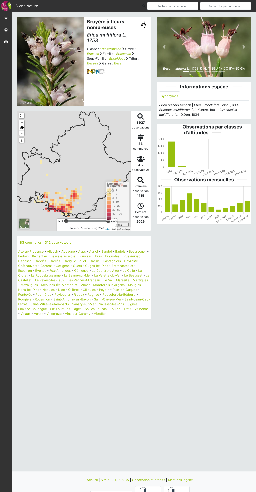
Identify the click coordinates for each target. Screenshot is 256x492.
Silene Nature (26, 6)
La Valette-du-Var (107, 275)
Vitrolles (100, 314)
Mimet (85, 285)
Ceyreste (131, 261)
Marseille (122, 280)
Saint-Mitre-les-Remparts (49, 304)
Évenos (40, 271)
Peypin (104, 290)
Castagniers (112, 261)
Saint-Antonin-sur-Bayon (72, 299)
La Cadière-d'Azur (105, 271)
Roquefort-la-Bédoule (118, 294)
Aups (82, 251)
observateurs (58, 242)
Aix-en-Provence (31, 251)
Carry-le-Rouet (75, 261)
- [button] (22, 133)
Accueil (93, 480)
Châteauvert (27, 266)
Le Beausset (133, 275)
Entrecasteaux (122, 266)
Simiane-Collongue (32, 309)
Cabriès (40, 261)
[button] (21, 127)
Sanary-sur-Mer (84, 304)
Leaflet (107, 229)
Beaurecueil (137, 251)
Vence (38, 314)
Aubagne (68, 251)
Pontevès (25, 294)
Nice (61, 290)
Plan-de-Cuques (125, 290)
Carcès (55, 261)
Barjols (120, 251)
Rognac (93, 294)
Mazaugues (29, 285)
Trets (127, 309)
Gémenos (81, 271)
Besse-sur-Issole (63, 256)
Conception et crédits (149, 480)
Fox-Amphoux (60, 271)
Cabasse (24, 261)
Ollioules (89, 290)
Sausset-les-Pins (111, 304)
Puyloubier (62, 294)
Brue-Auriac (131, 256)
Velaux (26, 314)
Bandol (106, 251)
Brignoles (112, 256)
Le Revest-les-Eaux (49, 280)
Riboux (79, 294)
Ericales (93, 54)
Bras (98, 256)
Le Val (108, 280)
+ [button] (22, 123)
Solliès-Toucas (96, 309)
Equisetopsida (110, 49)
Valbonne (142, 309)
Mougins (134, 285)
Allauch (52, 251)
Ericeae (92, 63)
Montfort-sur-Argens (109, 285)
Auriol (93, 251)
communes (31, 242)
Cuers (77, 266)
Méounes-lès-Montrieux (59, 285)
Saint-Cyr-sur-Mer (107, 299)
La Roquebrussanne (46, 275)
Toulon (115, 309)
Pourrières (43, 294)
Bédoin (23, 256)
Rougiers (24, 299)
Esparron (25, 271)
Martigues (140, 280)
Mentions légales (180, 480)
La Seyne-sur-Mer (77, 275)
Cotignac (63, 266)
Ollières (73, 290)
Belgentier (39, 256)
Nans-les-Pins (28, 290)
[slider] (66, 221)
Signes (132, 304)
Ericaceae (123, 54)
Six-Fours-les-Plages (65, 309)
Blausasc (85, 256)
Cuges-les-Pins (96, 266)
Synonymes (169, 96)
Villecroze (54, 314)
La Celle (129, 271)
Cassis (94, 261)
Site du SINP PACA (115, 480)
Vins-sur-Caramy (77, 314)
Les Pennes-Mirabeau (84, 280)
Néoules (48, 290)
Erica (118, 63)
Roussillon (42, 299)
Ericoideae (117, 58)
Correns (46, 266)
